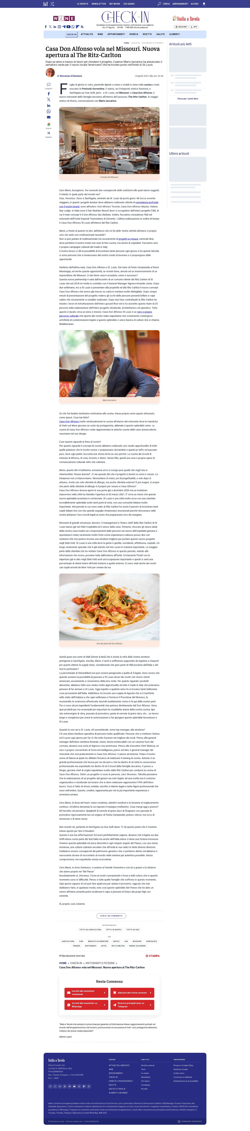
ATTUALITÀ (87, 34)
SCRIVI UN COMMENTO (111, 916)
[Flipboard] (78, 27)
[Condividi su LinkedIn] (49, 105)
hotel (104, 946)
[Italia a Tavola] (125, 17)
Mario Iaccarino (137, 946)
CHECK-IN (72, 34)
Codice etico (179, 1073)
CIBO (81, 941)
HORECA (133, 34)
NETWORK (114, 4)
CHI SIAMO (129, 4)
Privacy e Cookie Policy (183, 1065)
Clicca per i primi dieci (187, 99)
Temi (143, 1069)
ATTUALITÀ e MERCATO (119, 1065)
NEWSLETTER (99, 4)
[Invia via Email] (49, 117)
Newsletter (145, 1077)
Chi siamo (145, 1081)
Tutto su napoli (114, 930)
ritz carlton (118, 946)
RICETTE (147, 34)
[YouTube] (68, 27)
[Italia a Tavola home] (76, 1060)
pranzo (76, 946)
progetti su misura (128, 239)
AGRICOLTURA (68, 941)
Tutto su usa (132, 930)
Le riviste (145, 1073)
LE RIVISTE (82, 4)
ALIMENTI (174, 34)
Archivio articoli (147, 1065)
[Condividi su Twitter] (49, 99)
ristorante (90, 946)
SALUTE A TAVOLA (117, 1089)
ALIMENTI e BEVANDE (118, 1093)
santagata (151, 941)
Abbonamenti (180, 4)
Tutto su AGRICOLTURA (90, 930)
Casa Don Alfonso (69, 421)
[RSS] (82, 27)
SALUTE (160, 34)
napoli (116, 941)
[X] (50, 27)
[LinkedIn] (55, 27)
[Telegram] (64, 27)
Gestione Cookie (181, 1069)
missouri (137, 941)
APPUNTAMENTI (116, 34)
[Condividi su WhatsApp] (49, 111)
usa (126, 941)
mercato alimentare (98, 941)
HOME (126, 43)
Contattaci (145, 1085)
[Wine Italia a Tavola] (64, 18)
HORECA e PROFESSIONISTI (121, 1081)
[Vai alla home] (48, 34)
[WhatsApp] (73, 27)
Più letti (144, 1089)
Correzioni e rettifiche (183, 1077)
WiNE (100, 34)
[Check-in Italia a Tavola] (186, 18)
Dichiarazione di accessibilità (186, 1081)
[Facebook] (46, 27)
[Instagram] (59, 27)
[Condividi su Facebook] (49, 94)
